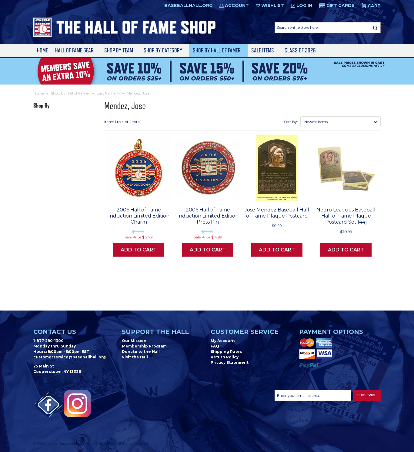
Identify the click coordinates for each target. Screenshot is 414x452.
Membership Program (144, 346)
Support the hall (155, 331)
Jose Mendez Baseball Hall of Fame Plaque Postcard (277, 213)
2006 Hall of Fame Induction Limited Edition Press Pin (208, 216)
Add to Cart (139, 250)
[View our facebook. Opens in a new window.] (48, 405)
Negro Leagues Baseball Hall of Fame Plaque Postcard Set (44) (346, 216)
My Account (223, 340)
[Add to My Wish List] (155, 194)
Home (42, 50)
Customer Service (245, 331)
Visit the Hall (135, 357)
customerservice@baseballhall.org (69, 357)
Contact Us (54, 331)
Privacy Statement (230, 362)
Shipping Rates (226, 351)
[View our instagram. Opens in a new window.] (77, 403)
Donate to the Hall (141, 351)
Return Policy (225, 357)
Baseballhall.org (188, 5)
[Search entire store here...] (375, 27)
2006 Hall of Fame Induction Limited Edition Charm (138, 216)
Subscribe (366, 395)
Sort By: (291, 121)
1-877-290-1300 (48, 340)
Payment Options (331, 331)
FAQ (215, 346)
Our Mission (134, 340)
